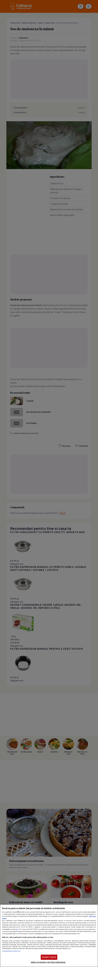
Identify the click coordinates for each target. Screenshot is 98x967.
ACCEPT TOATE (49, 957)
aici (17, 929)
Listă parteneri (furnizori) (11, 951)
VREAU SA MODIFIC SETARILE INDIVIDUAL (48, 962)
